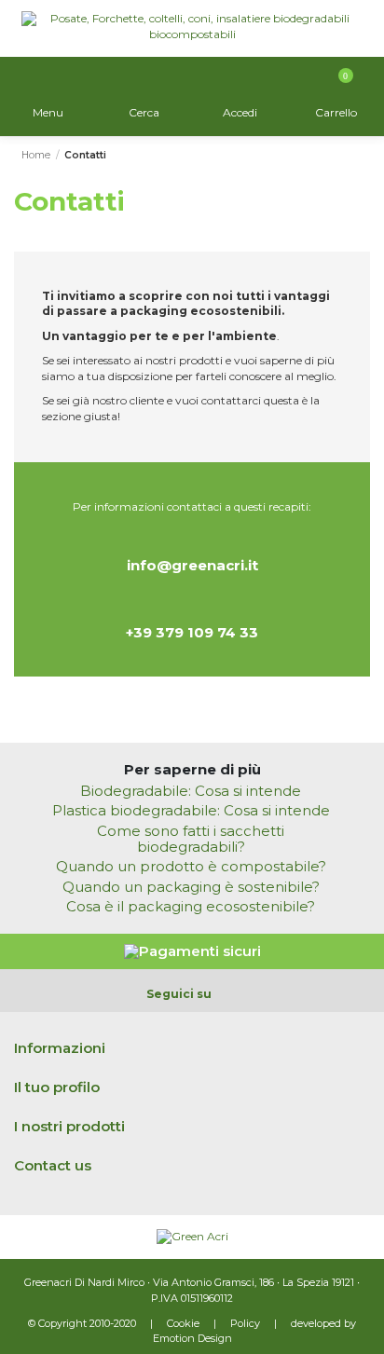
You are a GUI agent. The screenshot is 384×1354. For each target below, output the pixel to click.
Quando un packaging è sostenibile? (191, 888)
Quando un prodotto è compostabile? (191, 867)
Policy (245, 1323)
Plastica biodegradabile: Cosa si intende (191, 811)
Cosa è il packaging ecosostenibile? (190, 907)
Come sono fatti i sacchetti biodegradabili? (190, 839)
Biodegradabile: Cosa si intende (190, 792)
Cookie (183, 1323)
